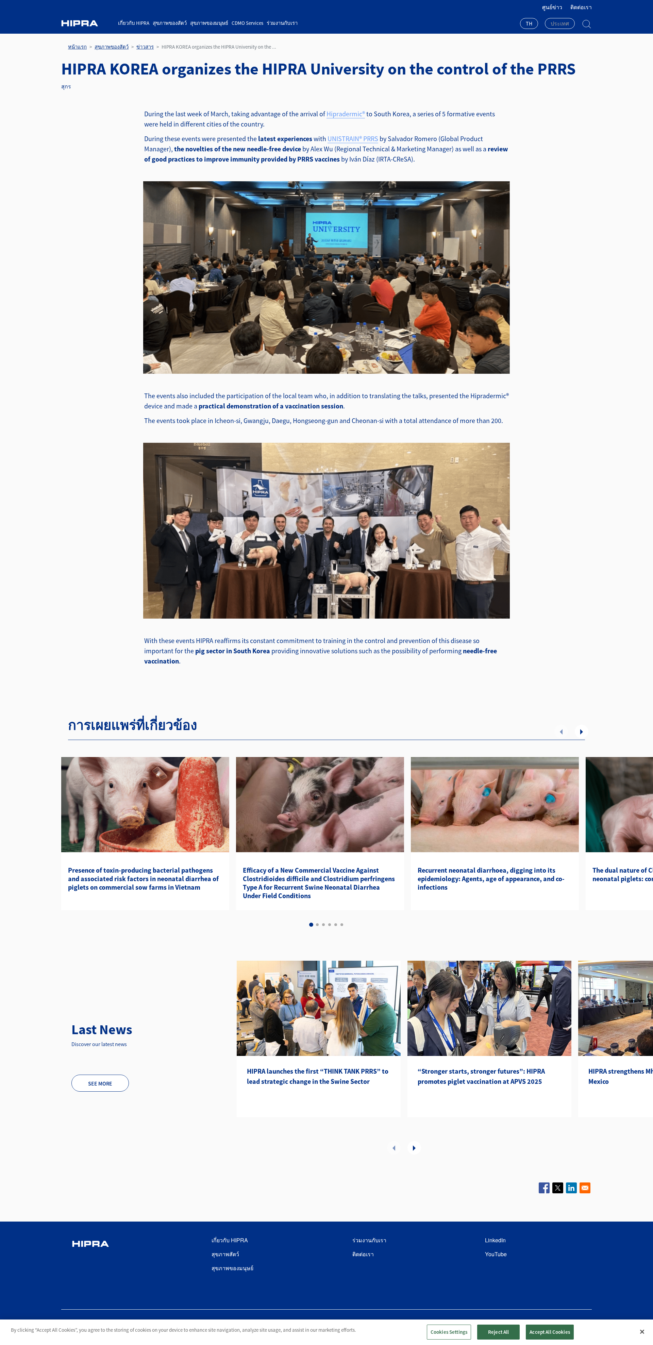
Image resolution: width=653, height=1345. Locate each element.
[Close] (642, 1331)
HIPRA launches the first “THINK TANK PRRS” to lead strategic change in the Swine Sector (317, 1076)
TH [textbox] (529, 23)
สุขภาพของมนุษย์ (209, 23)
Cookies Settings (449, 1332)
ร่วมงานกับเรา (282, 23)
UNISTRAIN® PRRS (353, 138)
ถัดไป (581, 731)
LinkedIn (495, 1240)
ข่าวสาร (145, 47)
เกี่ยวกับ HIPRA (133, 23)
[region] (326, 1332)
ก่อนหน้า (561, 731)
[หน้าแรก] (87, 23)
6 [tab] (341, 924)
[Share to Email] (585, 1187)
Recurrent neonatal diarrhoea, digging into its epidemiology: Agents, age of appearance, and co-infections (491, 878)
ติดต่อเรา (581, 7)
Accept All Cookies (550, 1332)
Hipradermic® (345, 114)
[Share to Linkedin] (571, 1187)
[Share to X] (557, 1187)
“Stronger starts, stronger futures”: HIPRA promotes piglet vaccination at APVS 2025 (481, 1076)
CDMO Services (247, 23)
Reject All (498, 1332)
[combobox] (529, 24)
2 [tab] (317, 924)
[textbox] (560, 23)
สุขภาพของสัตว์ (170, 23)
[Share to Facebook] (544, 1187)
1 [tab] (311, 925)
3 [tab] (323, 924)
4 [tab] (329, 924)
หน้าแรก (77, 47)
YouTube (496, 1254)
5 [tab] (335, 924)
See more (100, 1083)
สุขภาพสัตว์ (225, 1254)
